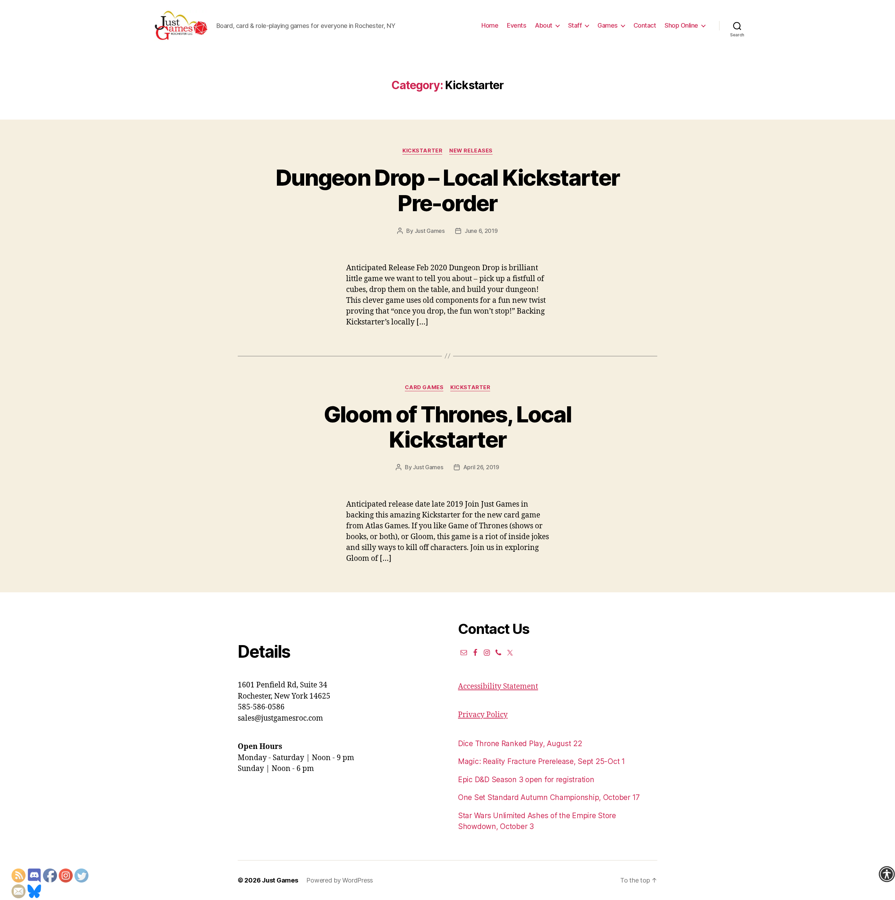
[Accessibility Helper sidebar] (886, 874)
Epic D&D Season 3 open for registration (526, 779)
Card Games (424, 387)
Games (607, 25)
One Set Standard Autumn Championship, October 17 (549, 797)
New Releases (471, 151)
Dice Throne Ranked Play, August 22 (520, 743)
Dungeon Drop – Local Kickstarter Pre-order (447, 190)
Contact (644, 25)
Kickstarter (422, 151)
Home (489, 25)
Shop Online (681, 25)
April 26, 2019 (481, 467)
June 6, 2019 (481, 230)
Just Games (430, 230)
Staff (575, 25)
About (543, 25)
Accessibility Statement (498, 686)
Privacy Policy (483, 715)
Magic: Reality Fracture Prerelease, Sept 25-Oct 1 (541, 761)
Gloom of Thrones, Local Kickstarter (448, 427)
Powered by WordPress (339, 880)
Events (516, 25)
